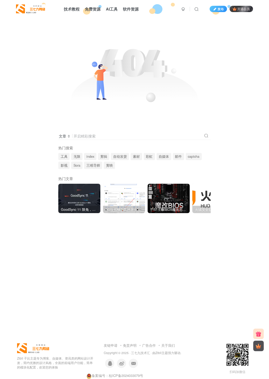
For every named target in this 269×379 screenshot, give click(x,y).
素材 (136, 156)
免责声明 (130, 345)
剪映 (109, 165)
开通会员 (243, 9)
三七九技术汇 (140, 353)
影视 (64, 165)
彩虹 (149, 156)
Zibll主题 (162, 353)
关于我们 (168, 345)
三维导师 (93, 165)
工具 (64, 156)
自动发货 (120, 156)
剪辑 (103, 156)
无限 (77, 156)
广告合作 (149, 345)
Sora (77, 165)
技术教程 (72, 9)
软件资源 (131, 9)
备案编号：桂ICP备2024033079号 (117, 375)
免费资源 (93, 9)
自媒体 (164, 156)
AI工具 (112, 9)
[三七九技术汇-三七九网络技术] (30, 8)
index (90, 156)
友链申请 (110, 345)
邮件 (178, 156)
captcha (193, 156)
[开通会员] (258, 346)
